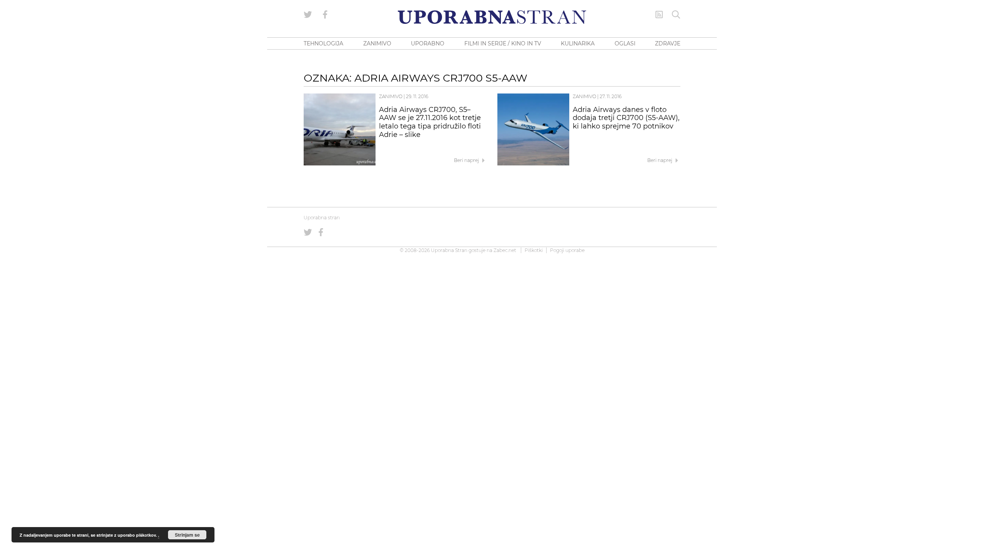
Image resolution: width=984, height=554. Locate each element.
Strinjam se (187, 534)
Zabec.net (505, 250)
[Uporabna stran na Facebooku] (325, 14)
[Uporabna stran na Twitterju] (308, 14)
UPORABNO (427, 43)
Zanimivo (390, 96)
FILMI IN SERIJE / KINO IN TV (502, 43)
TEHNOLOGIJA (323, 43)
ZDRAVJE (667, 43)
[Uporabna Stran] (492, 17)
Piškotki (534, 250)
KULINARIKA (578, 43)
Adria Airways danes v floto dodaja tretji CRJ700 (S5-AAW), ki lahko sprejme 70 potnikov (626, 118)
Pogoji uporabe (567, 250)
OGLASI (625, 43)
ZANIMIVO (377, 43)
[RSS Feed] (659, 14)
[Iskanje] (676, 14)
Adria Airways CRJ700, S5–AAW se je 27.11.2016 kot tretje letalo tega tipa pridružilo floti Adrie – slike (430, 122)
